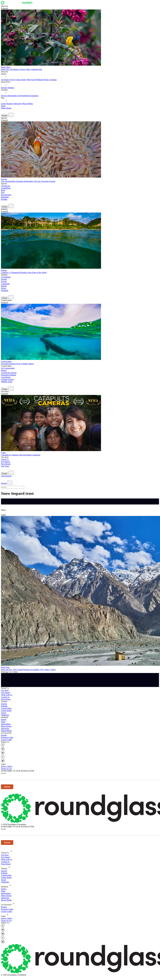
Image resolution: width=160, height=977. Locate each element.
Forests (4, 281)
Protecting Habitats (8, 375)
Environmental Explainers (28, 96)
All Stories (5, 80)
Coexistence (6, 377)
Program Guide (7, 737)
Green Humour (7, 104)
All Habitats (5, 277)
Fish (2, 192)
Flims (3, 722)
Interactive (18, 104)
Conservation (6, 708)
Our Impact (5, 462)
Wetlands (4, 290)
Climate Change (7, 379)
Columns (53, 80)
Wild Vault (30, 80)
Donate (4, 116)
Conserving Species (9, 373)
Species (4, 88)
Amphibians (6, 188)
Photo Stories (6, 108)
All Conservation (7, 368)
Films (3, 106)
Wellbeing (39, 80)
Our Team (5, 466)
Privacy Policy (6, 766)
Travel (12, 80)
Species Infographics (9, 96)
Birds (3, 190)
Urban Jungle (20, 80)
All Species (5, 186)
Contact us (5, 697)
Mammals (5, 197)
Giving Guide (6, 740)
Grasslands (5, 284)
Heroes (4, 370)
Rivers (3, 288)
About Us (5, 459)
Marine (4, 286)
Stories (3, 719)
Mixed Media (27, 104)
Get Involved (6, 476)
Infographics (6, 724)
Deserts (4, 279)
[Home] (17, 4)
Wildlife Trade (6, 382)
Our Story (5, 690)
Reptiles (4, 199)
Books (46, 80)
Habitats (11, 88)
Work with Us (6, 695)
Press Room (5, 464)
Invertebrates (6, 195)
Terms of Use (6, 769)
